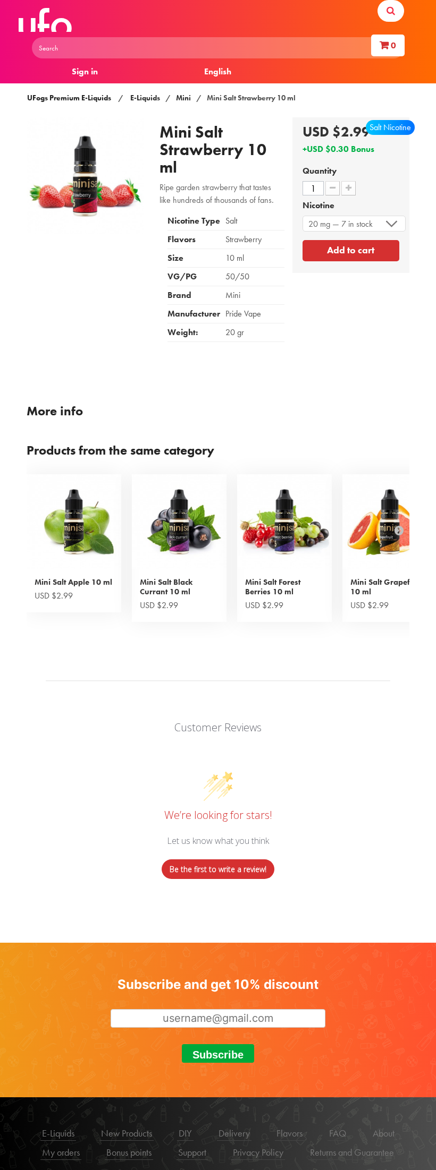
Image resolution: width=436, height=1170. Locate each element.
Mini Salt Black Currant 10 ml (166, 587)
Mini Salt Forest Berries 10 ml (272, 587)
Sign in (85, 71)
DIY (185, 1133)
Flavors (289, 1133)
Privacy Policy (258, 1152)
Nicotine (320, 205)
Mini (183, 98)
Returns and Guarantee (352, 1152)
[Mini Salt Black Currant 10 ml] (179, 521)
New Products (126, 1133)
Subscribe (218, 1055)
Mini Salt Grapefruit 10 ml (386, 587)
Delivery (234, 1133)
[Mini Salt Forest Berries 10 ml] (284, 521)
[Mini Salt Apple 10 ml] (74, 521)
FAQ (337, 1133)
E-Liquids (145, 98)
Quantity (320, 170)
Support (192, 1152)
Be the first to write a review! (218, 869)
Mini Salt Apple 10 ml (73, 582)
